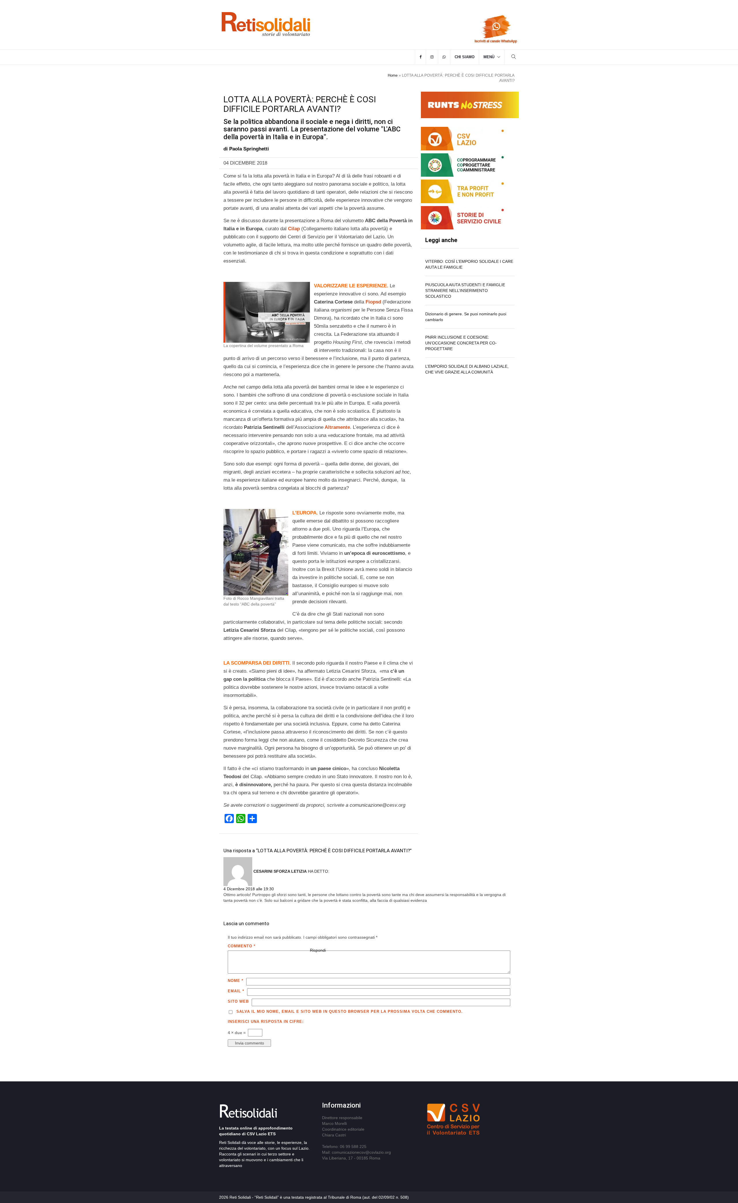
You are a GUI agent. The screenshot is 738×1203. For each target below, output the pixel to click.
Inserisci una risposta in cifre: (266, 1021)
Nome (235, 980)
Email (236, 991)
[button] (513, 57)
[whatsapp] (444, 57)
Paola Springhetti (249, 149)
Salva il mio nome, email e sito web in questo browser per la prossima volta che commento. (349, 1011)
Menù (488, 57)
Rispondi (318, 950)
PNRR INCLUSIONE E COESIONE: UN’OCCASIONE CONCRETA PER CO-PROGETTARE (461, 343)
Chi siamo (465, 57)
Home (393, 75)
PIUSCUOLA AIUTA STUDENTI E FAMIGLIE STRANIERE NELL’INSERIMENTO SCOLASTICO (465, 290)
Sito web (238, 1001)
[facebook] (420, 57)
